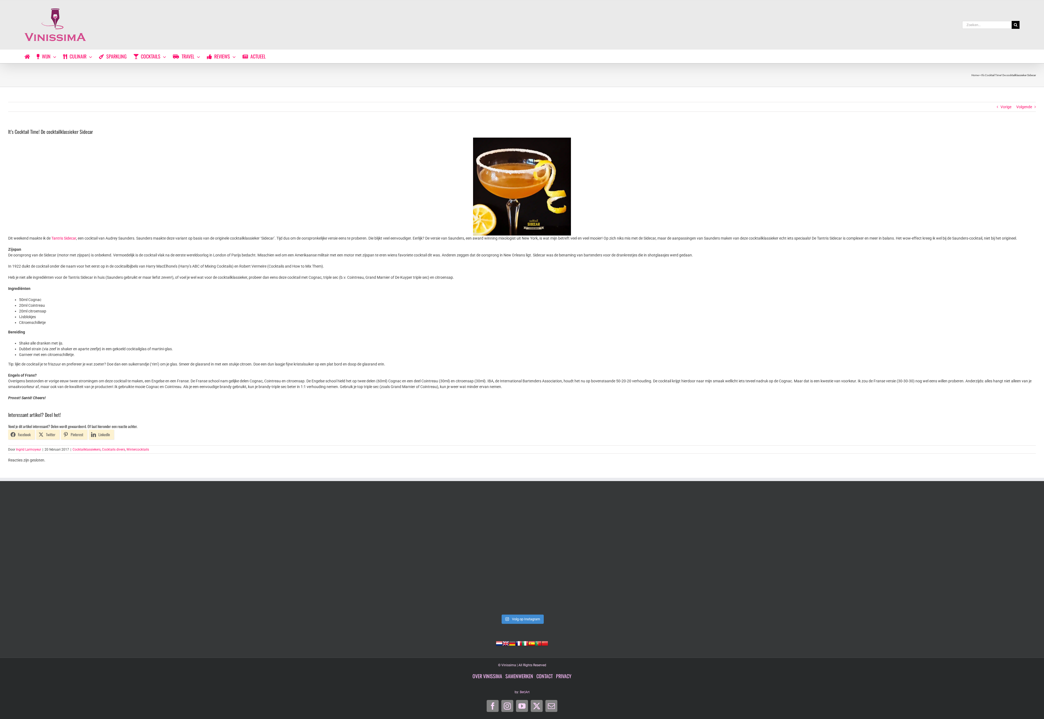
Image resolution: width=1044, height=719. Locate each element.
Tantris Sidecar (63, 238)
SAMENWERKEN (519, 676)
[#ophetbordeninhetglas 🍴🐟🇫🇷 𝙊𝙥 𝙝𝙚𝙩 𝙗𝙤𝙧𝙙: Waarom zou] (110, 553)
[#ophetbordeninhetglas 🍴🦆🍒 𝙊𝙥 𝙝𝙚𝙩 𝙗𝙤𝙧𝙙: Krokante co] (522, 553)
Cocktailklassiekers (87, 449)
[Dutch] (499, 643)
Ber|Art (525, 692)
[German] (512, 643)
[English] (505, 643)
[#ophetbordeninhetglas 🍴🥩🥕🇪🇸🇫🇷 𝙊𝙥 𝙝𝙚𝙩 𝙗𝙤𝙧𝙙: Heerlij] (316, 553)
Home (975, 75)
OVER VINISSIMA (487, 676)
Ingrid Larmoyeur (28, 449)
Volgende (1024, 107)
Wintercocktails (137, 449)
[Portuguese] (538, 643)
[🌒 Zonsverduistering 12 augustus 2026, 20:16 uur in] (934, 553)
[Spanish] (532, 643)
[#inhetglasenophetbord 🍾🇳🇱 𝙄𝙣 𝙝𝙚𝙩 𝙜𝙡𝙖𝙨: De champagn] (728, 553)
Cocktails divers (113, 449)
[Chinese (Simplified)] (545, 643)
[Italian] (525, 643)
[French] (518, 643)
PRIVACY (563, 676)
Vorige (1005, 107)
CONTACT (544, 676)
